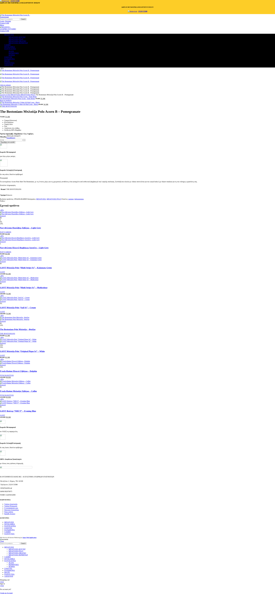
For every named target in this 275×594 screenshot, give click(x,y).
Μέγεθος (3, 137)
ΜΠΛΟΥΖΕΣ (16, 95)
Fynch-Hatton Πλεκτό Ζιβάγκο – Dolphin (18, 371)
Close (2, 541)
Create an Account (6, 593)
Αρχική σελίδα (5, 95)
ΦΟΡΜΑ (12, 55)
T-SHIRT (7, 532)
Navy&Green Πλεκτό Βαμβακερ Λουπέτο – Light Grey (24, 248)
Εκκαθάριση (11, 138)
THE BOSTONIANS (7, 334)
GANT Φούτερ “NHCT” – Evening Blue (18, 411)
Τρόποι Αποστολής (10, 504)
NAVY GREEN (5, 232)
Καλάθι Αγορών (9, 514)
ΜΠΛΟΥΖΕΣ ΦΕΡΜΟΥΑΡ (18, 43)
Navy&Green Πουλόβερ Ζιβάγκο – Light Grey (20, 228)
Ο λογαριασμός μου (11, 508)
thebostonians (79, 199)
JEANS (11, 51)
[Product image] (17, 214)
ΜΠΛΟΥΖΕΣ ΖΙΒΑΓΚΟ (17, 41)
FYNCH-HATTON (7, 375)
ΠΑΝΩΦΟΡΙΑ (9, 530)
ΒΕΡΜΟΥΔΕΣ (14, 53)
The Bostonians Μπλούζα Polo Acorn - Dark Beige (17, 99)
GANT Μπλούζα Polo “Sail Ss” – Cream (18, 307)
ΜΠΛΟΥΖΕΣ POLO (16, 39)
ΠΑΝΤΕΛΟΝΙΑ (10, 526)
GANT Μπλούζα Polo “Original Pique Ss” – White (22, 351)
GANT (2, 272)
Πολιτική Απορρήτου (11, 510)
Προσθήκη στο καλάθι (8, 142)
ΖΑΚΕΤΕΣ (8, 528)
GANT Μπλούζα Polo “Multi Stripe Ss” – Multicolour (23, 287)
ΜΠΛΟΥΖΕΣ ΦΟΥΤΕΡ (17, 37)
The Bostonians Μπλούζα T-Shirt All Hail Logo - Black (19, 104)
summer (71, 199)
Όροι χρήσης (8, 512)
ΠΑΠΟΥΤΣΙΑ (9, 534)
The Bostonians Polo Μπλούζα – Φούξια (17, 329)
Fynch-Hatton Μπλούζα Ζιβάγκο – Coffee (18, 391)
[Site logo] (18, 17)
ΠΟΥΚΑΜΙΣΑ (9, 524)
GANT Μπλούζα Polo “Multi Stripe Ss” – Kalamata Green (26, 268)
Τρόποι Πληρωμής (10, 506)
